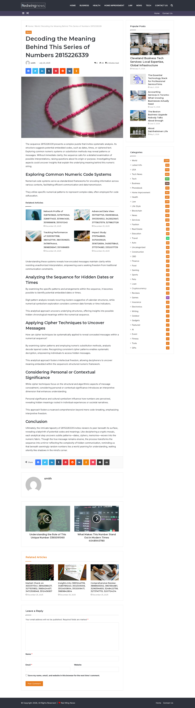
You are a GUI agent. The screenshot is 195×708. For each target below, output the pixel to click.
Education (136, 233)
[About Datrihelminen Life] (138, 132)
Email (29, 665)
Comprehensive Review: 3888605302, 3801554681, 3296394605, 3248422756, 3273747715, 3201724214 (104, 587)
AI (133, 329)
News (139, 5)
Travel (135, 238)
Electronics (137, 307)
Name (29, 654)
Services (136, 220)
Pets (134, 279)
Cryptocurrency (139, 288)
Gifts (134, 348)
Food (134, 265)
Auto (134, 243)
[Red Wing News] (33, 5)
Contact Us (161, 5)
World (37, 26)
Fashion (135, 224)
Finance (135, 261)
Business (84, 5)
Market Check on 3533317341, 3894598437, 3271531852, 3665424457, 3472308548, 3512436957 (39, 587)
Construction (138, 252)
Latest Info (137, 165)
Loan (134, 284)
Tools (134, 343)
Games (135, 297)
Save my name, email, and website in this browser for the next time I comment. (64, 675)
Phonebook (137, 188)
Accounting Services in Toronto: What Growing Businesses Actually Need (158, 98)
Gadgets (136, 320)
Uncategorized (138, 247)
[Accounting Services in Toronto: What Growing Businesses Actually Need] (138, 96)
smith (33, 63)
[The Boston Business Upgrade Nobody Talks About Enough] (138, 115)
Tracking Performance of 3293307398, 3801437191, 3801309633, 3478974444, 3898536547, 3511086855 (57, 240)
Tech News (137, 174)
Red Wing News (68, 703)
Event (134, 334)
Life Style (136, 206)
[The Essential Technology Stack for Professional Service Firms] (138, 79)
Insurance (136, 302)
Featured (136, 325)
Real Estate (137, 229)
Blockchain (137, 211)
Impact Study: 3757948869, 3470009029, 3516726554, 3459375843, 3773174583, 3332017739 (105, 240)
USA (134, 169)
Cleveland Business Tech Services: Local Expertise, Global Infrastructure (147, 62)
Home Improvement (114, 5)
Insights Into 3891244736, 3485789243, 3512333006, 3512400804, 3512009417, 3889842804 (71, 587)
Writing (135, 311)
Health (96, 5)
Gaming (135, 270)
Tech (148, 5)
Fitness (135, 339)
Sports (135, 275)
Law (130, 5)
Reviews (136, 293)
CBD (134, 256)
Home (73, 5)
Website (78, 665)
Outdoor (135, 316)
